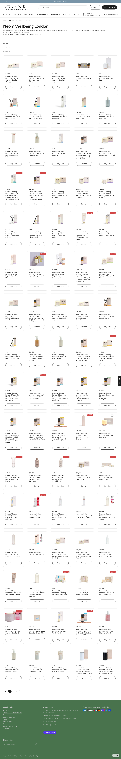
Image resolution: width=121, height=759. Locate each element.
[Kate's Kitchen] (15, 7)
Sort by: (5, 43)
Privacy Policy (7, 722)
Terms (5, 724)
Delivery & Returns (9, 717)
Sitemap (6, 728)
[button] (109, 7)
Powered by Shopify (31, 756)
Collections (12, 20)
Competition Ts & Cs (10, 726)
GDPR (5, 719)
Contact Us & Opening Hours (12, 712)
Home (5, 20)
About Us (6, 710)
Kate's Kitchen (20, 756)
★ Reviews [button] (119, 381)
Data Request (7, 715)
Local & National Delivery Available (60, 1)
